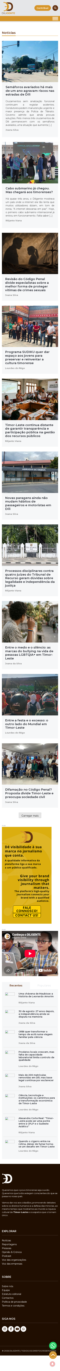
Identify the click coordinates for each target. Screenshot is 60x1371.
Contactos (7, 1297)
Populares (44, 985)
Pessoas (6, 1248)
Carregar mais (30, 815)
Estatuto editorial (11, 1294)
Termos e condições (13, 1305)
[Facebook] (11, 1329)
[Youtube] (17, 1329)
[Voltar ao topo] (53, 1355)
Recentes (16, 985)
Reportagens (9, 1244)
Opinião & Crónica (12, 1252)
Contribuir (43, 8)
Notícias (6, 1240)
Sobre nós (7, 1286)
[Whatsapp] (23, 1329)
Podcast (6, 1256)
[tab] (16, 985)
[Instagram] (5, 1329)
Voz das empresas (12, 1263)
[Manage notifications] (52, 1363)
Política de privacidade (14, 1301)
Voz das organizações (14, 1259)
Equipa (6, 1290)
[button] (53, 1346)
